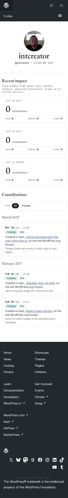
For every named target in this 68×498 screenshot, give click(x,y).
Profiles (8, 16)
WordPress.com (16, 415)
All (15, 205)
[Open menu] (62, 5)
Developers (11, 397)
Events (39, 390)
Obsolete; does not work (40, 283)
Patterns (40, 372)
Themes (40, 359)
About (8, 352)
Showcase (42, 352)
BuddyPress (13, 435)
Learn (7, 384)
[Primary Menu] (60, 16)
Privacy (9, 372)
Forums (26, 205)
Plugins (39, 365)
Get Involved (43, 384)
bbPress (11, 428)
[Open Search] (51, 5)
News (7, 359)
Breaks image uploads (39, 310)
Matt (9, 422)
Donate (41, 397)
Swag (40, 403)
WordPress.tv (14, 403)
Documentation (14, 390)
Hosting (9, 365)
